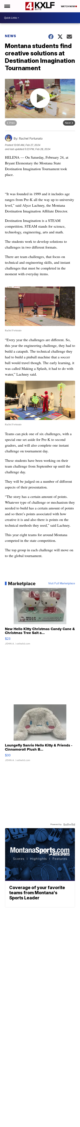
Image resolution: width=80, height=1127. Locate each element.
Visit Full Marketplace (61, 583)
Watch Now (68, 6)
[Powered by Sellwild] (69, 824)
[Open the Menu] (7, 6)
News (10, 36)
